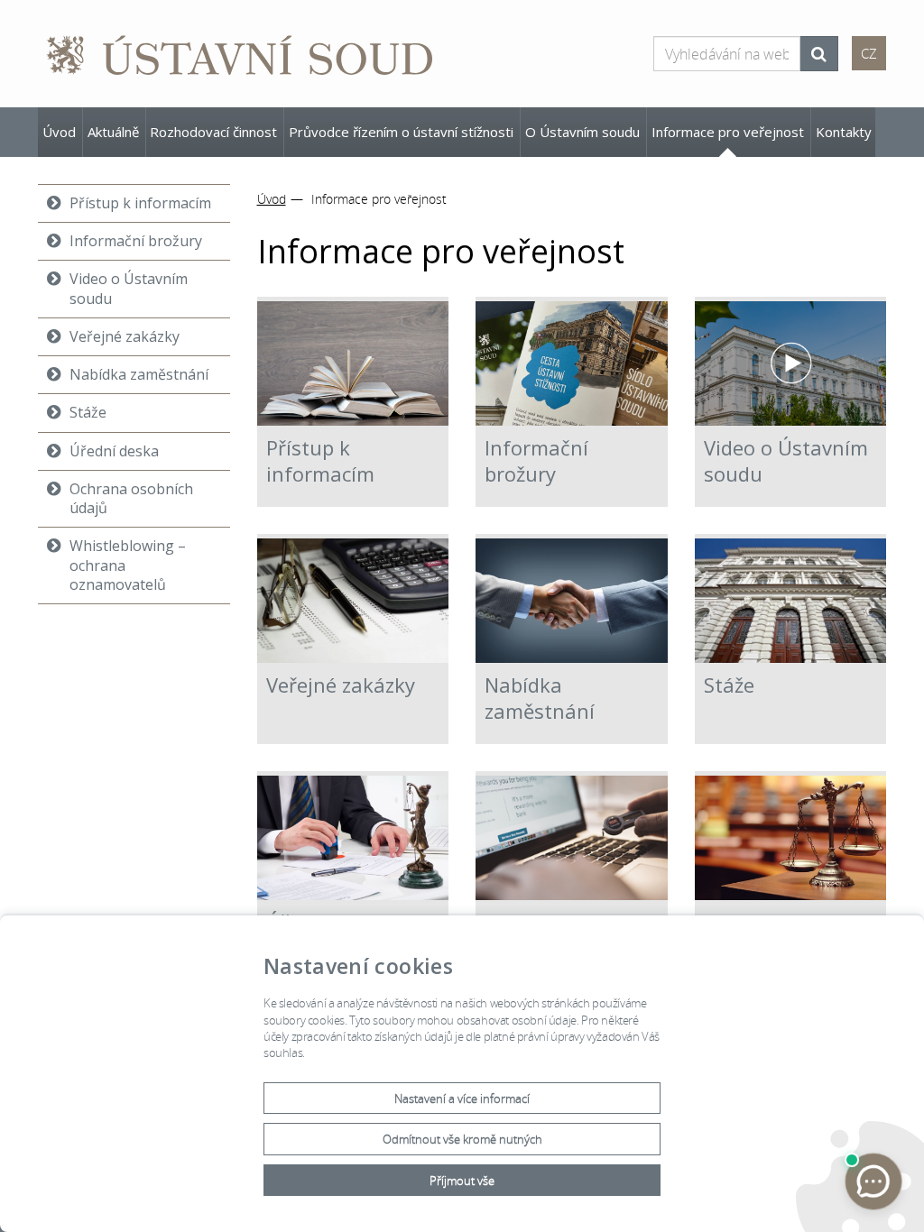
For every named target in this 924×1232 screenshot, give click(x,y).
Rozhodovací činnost (213, 132)
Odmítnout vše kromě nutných (462, 1139)
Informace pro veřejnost (727, 132)
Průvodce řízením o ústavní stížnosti (401, 132)
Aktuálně (113, 132)
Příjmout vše (462, 1181)
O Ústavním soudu (582, 132)
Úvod (59, 132)
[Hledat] (818, 53)
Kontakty (844, 132)
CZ (869, 53)
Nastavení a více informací (462, 1099)
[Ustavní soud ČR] (240, 54)
